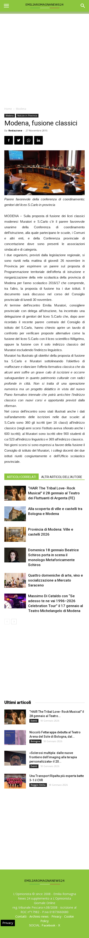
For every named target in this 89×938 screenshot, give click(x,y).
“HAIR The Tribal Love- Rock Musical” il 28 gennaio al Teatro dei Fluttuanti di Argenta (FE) (54, 493)
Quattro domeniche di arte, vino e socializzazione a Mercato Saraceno (55, 580)
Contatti (21, 916)
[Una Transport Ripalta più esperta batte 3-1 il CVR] (15, 781)
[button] (83, 6)
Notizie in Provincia (27, 115)
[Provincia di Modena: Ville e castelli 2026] (15, 534)
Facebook (48, 925)
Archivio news (39, 916)
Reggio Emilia (38, 784)
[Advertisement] (44, 58)
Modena (21, 109)
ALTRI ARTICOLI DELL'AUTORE (61, 477)
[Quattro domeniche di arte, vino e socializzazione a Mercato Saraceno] (15, 580)
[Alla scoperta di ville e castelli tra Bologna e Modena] (15, 513)
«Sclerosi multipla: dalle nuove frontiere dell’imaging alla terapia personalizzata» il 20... (53, 757)
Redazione (15, 130)
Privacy (56, 916)
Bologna (35, 741)
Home (8, 109)
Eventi (34, 720)
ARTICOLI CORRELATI (21, 477)
